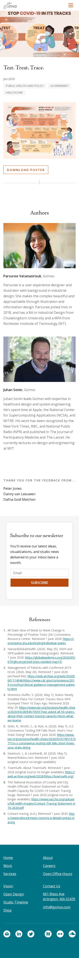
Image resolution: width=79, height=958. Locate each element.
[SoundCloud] (72, 933)
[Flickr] (60, 933)
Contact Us (51, 886)
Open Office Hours (57, 873)
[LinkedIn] (18, 933)
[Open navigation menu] (71, 5)
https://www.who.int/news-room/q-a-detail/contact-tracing (41, 818)
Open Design (13, 894)
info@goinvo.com (56, 907)
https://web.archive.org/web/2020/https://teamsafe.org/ (41, 774)
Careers (49, 865)
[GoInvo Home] (11, 5)
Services (9, 873)
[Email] (6, 933)
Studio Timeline (15, 902)
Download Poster (26, 170)
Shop (7, 910)
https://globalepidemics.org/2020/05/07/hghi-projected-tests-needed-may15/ (41, 659)
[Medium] (48, 933)
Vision (8, 886)
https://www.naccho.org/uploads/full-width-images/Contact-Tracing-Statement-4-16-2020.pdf (42, 803)
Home (8, 857)
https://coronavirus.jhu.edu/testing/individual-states (41, 641)
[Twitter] (30, 933)
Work (7, 865)
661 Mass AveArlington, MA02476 (59, 896)
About (48, 857)
